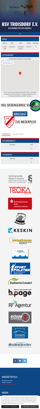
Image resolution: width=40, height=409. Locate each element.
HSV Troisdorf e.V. (20, 24)
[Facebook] (15, 361)
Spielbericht (6, 134)
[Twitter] (24, 361)
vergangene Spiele (17, 134)
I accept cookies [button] (10, 406)
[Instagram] (20, 361)
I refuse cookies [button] (29, 406)
